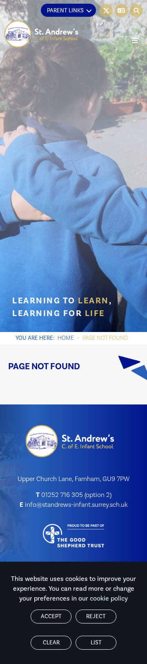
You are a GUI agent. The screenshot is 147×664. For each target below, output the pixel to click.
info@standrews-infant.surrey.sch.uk (76, 505)
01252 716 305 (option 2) (76, 495)
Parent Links (65, 10)
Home (66, 338)
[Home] (41, 34)
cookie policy (109, 598)
